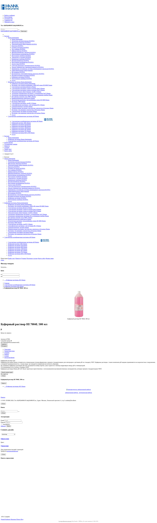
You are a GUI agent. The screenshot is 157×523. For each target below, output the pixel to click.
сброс (2, 260)
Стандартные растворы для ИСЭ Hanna (24, 103)
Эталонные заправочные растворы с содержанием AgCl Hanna (31, 93)
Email (2, 420)
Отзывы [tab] (6, 352)
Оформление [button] (5, 439)
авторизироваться (12, 451)
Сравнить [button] (4, 344)
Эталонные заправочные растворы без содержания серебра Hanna (32, 95)
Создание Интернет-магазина (65, 521)
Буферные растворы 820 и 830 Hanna (23, 133)
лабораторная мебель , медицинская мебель (78, 392)
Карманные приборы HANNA (21, 59)
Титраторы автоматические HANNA (23, 41)
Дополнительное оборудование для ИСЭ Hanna (26, 92)
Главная (6, 283)
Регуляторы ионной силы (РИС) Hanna (24, 96)
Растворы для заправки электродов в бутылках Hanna (28, 110)
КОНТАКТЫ (8, 142)
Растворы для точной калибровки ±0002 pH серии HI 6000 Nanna (32, 85)
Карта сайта (8, 151)
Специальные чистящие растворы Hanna (24, 111)
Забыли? (3, 426)
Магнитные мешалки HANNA (21, 42)
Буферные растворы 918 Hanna (21, 124)
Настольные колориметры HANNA (23, 62)
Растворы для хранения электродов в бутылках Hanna (28, 113)
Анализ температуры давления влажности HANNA (28, 67)
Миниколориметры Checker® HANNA (24, 52)
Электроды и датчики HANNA (21, 57)
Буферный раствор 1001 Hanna (21, 123)
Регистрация (8, 17)
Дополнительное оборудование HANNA (24, 44)
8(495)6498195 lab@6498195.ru (10, 31)
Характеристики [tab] (9, 351)
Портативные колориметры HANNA (23, 54)
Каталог (6, 36)
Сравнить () (8, 20)
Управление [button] (5, 446)
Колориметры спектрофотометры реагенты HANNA (28, 74)
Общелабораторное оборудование (22, 70)
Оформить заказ (9, 22)
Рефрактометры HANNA (19, 51)
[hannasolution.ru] (10, 12)
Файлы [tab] (6, 354)
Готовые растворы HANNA (20, 47)
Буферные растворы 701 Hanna (21, 131)
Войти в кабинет (9, 15)
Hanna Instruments (13, 37)
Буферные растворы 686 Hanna (21, 126)
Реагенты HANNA (17, 46)
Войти (8, 426)
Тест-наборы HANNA (18, 49)
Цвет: (3, 442)
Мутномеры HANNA (18, 72)
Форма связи (50, 258)
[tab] (13, 439)
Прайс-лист (8, 149)
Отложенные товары (10, 144)
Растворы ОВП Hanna (18, 101)
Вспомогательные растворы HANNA (23, 75)
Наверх (3, 397)
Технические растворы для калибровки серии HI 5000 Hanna (30, 100)
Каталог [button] (6, 136)
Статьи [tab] (6, 356)
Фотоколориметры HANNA (20, 60)
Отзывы (6, 147)
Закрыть (3, 383)
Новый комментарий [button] (7, 372)
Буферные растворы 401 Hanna (21, 129)
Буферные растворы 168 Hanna (21, 128)
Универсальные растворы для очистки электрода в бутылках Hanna (32, 108)
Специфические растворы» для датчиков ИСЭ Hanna (28, 105)
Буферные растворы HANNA (21, 77)
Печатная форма (9, 357)
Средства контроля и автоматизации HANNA (26, 65)
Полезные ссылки (32, 258)
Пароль (3, 422)
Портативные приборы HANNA (22, 78)
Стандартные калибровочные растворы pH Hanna (23, 116)
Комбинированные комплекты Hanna (23, 98)
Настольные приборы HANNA (21, 55)
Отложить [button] (4, 346)
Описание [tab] (7, 349)
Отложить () (8, 18)
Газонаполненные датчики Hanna (22, 106)
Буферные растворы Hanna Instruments (20, 82)
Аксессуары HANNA (18, 64)
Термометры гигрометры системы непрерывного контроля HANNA (33, 69)
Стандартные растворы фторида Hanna (24, 87)
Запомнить (6, 424)
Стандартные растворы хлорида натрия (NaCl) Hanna (28, 88)
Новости (7, 146)
